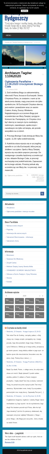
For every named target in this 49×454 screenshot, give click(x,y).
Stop (45, 68)
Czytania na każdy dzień (17, 327)
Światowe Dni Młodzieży (15, 259)
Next (43, 53)
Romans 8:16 (9, 442)
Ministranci (10, 255)
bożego (41, 175)
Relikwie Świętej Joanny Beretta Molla (20, 266)
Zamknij (24, 11)
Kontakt (9, 282)
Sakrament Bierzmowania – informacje (20, 237)
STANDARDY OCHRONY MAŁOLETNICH (21, 270)
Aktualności (11, 208)
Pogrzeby (10, 229)
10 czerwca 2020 (11, 89)
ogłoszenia (40, 177)
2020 (24, 296)
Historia (9, 278)
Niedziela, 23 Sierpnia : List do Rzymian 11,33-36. (24, 396)
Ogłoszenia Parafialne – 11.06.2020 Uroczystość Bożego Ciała (24, 84)
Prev (4, 53)
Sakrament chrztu (13, 241)
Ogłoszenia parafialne (14, 175)
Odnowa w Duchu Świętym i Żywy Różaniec (22, 274)
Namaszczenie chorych (15, 226)
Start (43, 68)
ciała (33, 177)
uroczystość (40, 181)
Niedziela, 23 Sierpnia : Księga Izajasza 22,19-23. (24, 331)
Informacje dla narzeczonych (16, 233)
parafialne (40, 179)
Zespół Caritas (12, 263)
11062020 (34, 175)
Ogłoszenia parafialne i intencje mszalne (20, 211)
